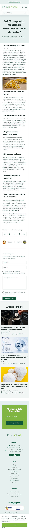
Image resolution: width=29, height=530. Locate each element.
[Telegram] (14, 234)
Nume (6, 262)
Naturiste (10, 334)
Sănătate (23, 36)
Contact (14, 442)
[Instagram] (13, 455)
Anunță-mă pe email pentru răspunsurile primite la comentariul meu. (13, 272)
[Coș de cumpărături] (22, 7)
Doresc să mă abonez (14, 423)
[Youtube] (16, 455)
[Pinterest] (24, 234)
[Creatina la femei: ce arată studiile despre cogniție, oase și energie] (14, 317)
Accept (14, 525)
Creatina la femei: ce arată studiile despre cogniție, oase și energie (13, 329)
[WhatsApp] (9, 234)
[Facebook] (5, 234)
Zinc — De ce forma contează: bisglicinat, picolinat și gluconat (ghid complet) (14, 357)
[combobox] (12, 13)
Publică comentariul (9, 298)
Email (6, 267)
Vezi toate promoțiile (14, 2)
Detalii (3, 527)
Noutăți (15, 334)
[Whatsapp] (18, 455)
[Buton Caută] (25, 13)
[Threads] (19, 234)
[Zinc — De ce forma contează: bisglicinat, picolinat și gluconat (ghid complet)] (14, 345)
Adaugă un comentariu (10, 278)
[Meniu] (26, 7)
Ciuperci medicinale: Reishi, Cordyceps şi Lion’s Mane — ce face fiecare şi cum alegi (14, 387)
